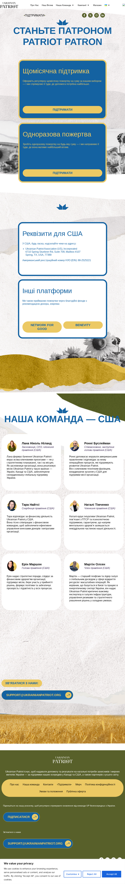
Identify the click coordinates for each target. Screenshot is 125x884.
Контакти (48, 784)
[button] (22, 683)
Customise (71, 874)
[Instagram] (96, 15)
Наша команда (63, 5)
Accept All (111, 874)
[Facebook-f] (84, 15)
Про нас (34, 5)
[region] (62, 871)
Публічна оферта (76, 791)
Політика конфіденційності (100, 784)
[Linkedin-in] (102, 15)
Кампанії (82, 5)
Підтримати (64, 784)
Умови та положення (51, 791)
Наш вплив (47, 5)
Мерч (78, 784)
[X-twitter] (90, 15)
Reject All (91, 874)
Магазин (97, 5)
